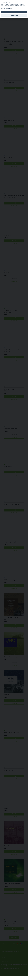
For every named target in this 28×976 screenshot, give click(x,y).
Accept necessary (14, 15)
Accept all (14, 12)
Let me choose (8, 8)
